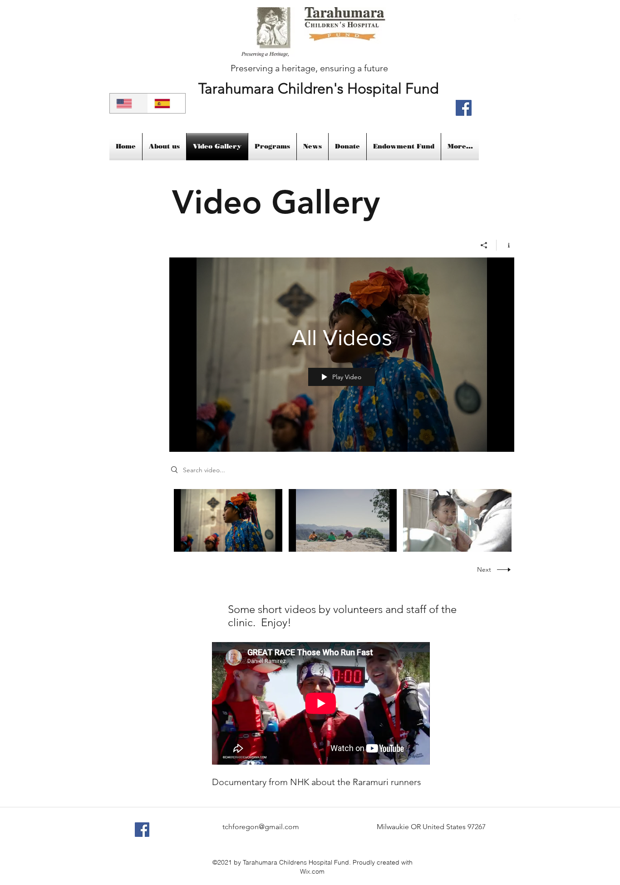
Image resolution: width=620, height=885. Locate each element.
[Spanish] (167, 103)
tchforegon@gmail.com (260, 826)
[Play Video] (228, 520)
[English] (129, 103)
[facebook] (518, 18)
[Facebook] (464, 108)
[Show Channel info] (505, 245)
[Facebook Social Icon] (142, 829)
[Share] (484, 245)
